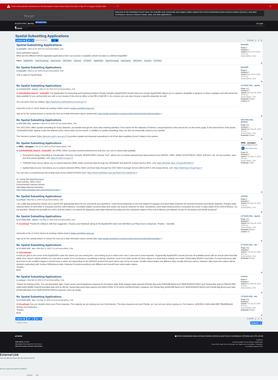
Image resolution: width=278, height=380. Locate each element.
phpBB (241, 342)
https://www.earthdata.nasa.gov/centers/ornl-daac (37, 190)
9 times (252, 135)
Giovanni (77, 61)
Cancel (29, 375)
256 (247, 248)
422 (247, 89)
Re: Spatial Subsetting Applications (38, 67)
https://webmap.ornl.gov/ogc (187, 168)
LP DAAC (87, 61)
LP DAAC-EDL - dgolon (250, 85)
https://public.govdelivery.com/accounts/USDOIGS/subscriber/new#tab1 (129, 114)
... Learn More (111, 6)
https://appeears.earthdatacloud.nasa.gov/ (65, 102)
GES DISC (67, 61)
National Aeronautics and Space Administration (29, 346)
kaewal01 (244, 44)
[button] (258, 40)
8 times (252, 99)
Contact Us (259, 340)
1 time (251, 163)
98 (247, 152)
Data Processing (41, 61)
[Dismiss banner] (270, 6)
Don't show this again (22, 27)
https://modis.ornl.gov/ (61, 158)
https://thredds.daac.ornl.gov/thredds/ (174, 163)
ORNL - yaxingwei (248, 143)
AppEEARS (28, 61)
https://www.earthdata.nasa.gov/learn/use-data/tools (111, 173)
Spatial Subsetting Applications (42, 36)
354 (247, 125)
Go (37, 375)
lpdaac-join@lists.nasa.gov (82, 108)
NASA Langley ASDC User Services (32, 344)
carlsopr (244, 196)
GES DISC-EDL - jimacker (247, 121)
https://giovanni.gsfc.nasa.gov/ (51, 136)
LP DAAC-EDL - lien (249, 245)
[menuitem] (208, 336)
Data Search (55, 61)
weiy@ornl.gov (36, 179)
